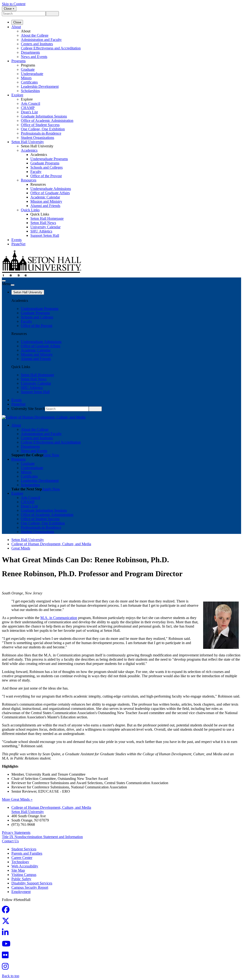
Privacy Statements (16, 833)
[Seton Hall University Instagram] (6, 968)
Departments (30, 52)
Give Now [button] (51, 455)
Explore (17, 95)
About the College (34, 35)
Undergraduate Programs (49, 159)
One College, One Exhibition (43, 129)
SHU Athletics (41, 231)
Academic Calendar (45, 197)
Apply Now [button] (51, 489)
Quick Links (30, 210)
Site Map (18, 870)
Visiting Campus (23, 875)
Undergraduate (32, 74)
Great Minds (20, 548)
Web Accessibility (24, 866)
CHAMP (28, 108)
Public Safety (21, 879)
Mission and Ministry (46, 201)
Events (16, 240)
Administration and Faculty (41, 40)
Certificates (29, 82)
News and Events (34, 57)
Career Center (21, 858)
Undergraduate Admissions (50, 189)
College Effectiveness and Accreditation (51, 48)
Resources (28, 180)
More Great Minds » (17, 799)
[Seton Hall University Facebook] (7, 911)
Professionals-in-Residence (41, 133)
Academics (29, 150)
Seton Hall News (43, 223)
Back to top (10, 976)
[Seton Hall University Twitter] (7, 922)
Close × (9, 8)
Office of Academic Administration (47, 121)
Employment (21, 892)
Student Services (23, 849)
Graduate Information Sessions (44, 116)
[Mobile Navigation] (12, 285)
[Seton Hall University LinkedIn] (6, 934)
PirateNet (18, 244)
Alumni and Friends (45, 206)
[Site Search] (4, 280)
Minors (26, 78)
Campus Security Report (29, 887)
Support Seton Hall (44, 235)
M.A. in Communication (58, 618)
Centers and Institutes (37, 44)
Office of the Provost (46, 176)
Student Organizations (37, 138)
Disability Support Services (31, 883)
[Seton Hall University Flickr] (6, 956)
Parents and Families (26, 853)
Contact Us (10, 841)
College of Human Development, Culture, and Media (51, 544)
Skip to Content (13, 4)
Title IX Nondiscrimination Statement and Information (42, 837)
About (16, 27)
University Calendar (45, 227)
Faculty (36, 172)
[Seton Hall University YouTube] (7, 945)
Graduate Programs (44, 163)
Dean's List (29, 112)
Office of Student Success (40, 125)
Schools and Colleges (46, 167)
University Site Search (28, 409)
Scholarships (30, 91)
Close (17, 22)
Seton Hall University (27, 142)
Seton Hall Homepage (47, 218)
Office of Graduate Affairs (50, 193)
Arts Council (30, 103)
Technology (20, 862)
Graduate (28, 69)
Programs (18, 61)
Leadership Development (40, 86)
